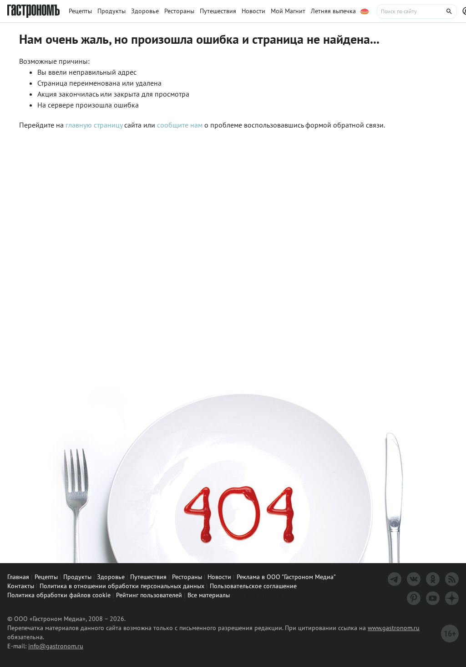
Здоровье (111, 577)
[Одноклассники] (433, 579)
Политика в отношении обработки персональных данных (122, 586)
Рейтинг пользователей (149, 595)
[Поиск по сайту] (417, 11)
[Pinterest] (413, 598)
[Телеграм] (394, 579)
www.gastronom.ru (394, 628)
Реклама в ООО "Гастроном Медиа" (286, 577)
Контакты (20, 586)
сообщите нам (180, 124)
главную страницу (94, 124)
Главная (18, 577)
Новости (219, 577)
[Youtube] (433, 598)
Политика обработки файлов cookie (59, 595)
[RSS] (452, 579)
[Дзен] (452, 598)
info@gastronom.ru (55, 646)
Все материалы (208, 595)
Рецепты (46, 577)
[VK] (413, 579)
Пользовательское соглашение (253, 586)
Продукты (77, 577)
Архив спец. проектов (271, 594)
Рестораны (187, 577)
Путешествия (148, 577)
